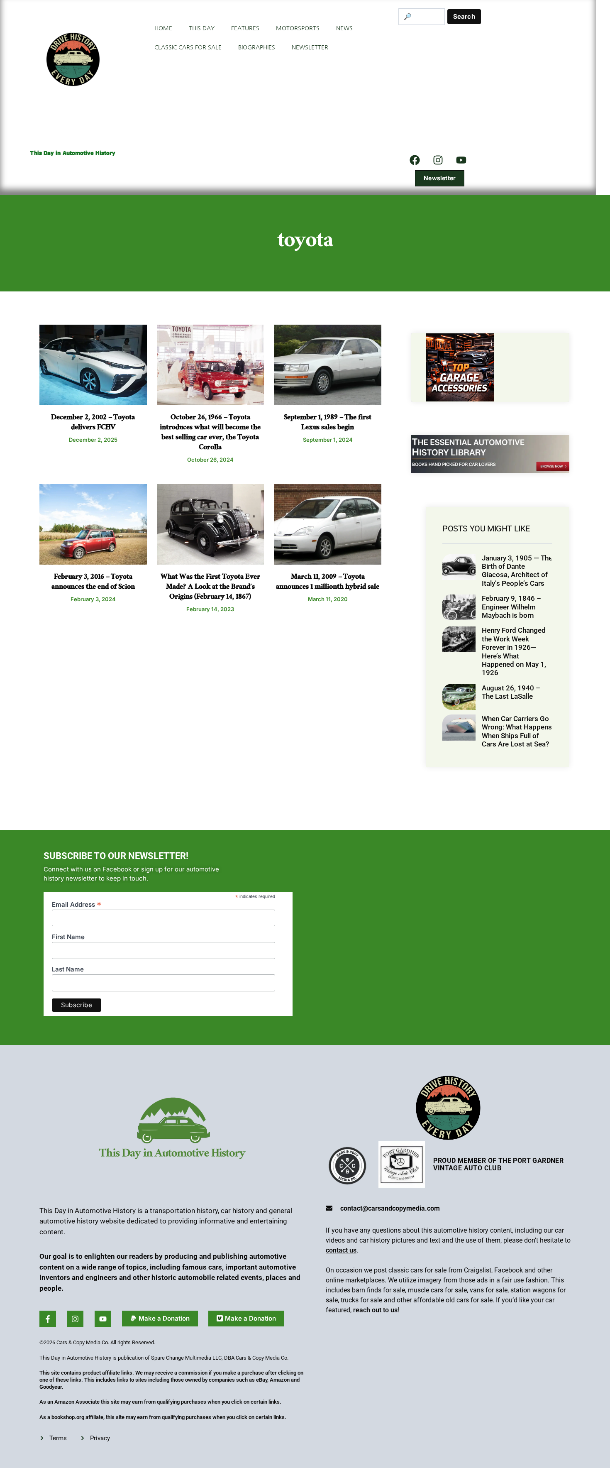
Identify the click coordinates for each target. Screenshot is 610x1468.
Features (245, 28)
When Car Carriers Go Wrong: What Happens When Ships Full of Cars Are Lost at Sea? (517, 731)
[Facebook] (415, 159)
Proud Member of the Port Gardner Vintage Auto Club (498, 1164)
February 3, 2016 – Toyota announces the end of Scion (93, 582)
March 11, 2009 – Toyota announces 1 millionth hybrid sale (327, 582)
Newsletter (310, 47)
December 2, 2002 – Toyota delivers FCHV (93, 423)
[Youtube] (103, 1319)
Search (464, 16)
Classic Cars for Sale (188, 47)
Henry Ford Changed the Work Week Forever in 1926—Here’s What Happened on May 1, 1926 (514, 651)
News (344, 28)
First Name (68, 937)
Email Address (76, 904)
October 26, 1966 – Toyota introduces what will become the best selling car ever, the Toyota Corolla (210, 433)
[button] (160, 1318)
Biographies (256, 47)
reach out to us (375, 1310)
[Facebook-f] (47, 1319)
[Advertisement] (496, 87)
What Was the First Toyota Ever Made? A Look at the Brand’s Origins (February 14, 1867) (210, 587)
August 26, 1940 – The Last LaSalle (511, 692)
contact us (341, 1250)
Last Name (68, 969)
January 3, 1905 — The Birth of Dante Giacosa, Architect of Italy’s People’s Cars (517, 570)
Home (163, 28)
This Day (202, 28)
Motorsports (298, 28)
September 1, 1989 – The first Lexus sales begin (327, 423)
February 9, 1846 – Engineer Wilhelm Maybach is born (511, 606)
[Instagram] (438, 159)
